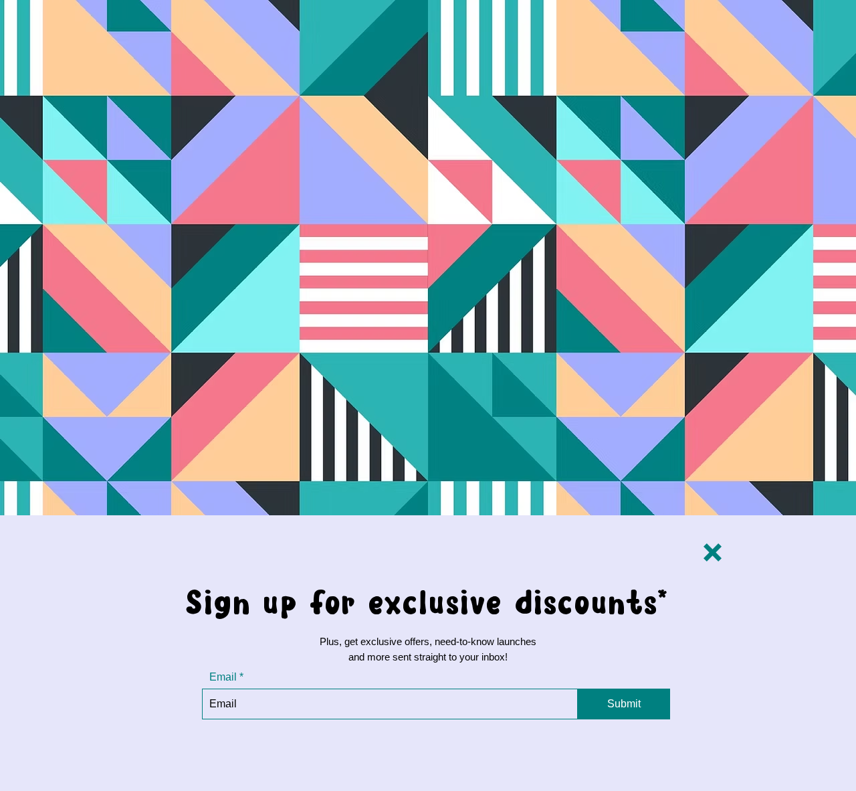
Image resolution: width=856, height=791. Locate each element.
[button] (713, 552)
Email (223, 677)
